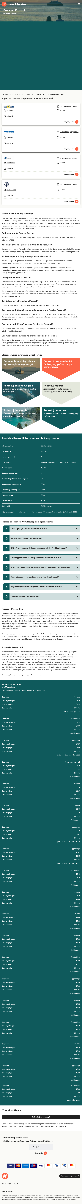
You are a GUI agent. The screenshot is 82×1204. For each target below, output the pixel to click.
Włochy (30, 94)
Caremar (45, 268)
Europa (20, 94)
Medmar (5, 268)
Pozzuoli (40, 94)
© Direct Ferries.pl (7, 1191)
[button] (41, 528)
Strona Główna (7, 94)
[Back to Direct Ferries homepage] (14, 4)
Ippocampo (16, 270)
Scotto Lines (59, 270)
